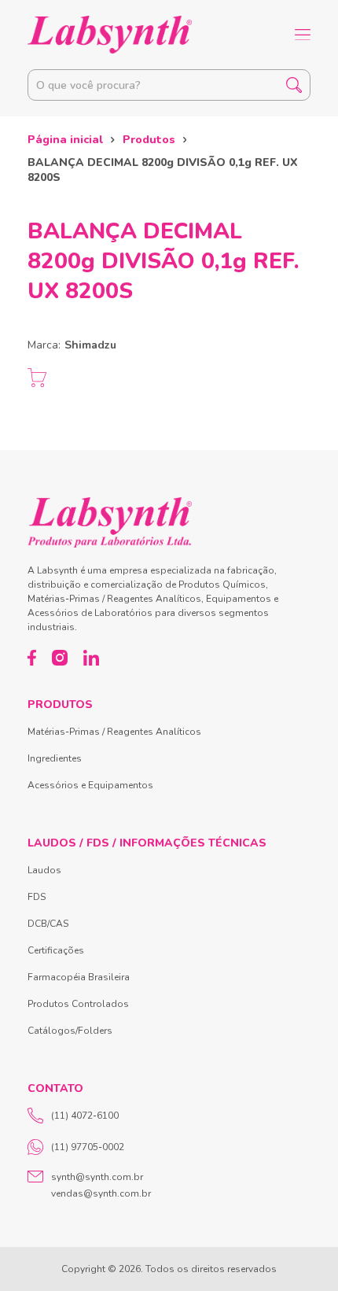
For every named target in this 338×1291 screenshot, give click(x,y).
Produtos (149, 139)
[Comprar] (37, 377)
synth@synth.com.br (97, 1177)
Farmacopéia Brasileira (79, 977)
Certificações (56, 950)
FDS (37, 897)
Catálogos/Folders (70, 1030)
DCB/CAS (48, 923)
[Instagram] (60, 658)
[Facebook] (32, 658)
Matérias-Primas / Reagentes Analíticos (114, 731)
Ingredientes (55, 758)
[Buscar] (294, 85)
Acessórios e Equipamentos (90, 785)
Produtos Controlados (78, 1004)
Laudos (44, 870)
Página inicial (65, 139)
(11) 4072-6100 (85, 1115)
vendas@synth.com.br (101, 1193)
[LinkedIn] (91, 658)
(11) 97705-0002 (87, 1147)
